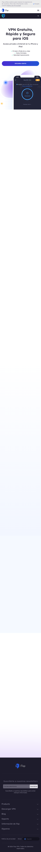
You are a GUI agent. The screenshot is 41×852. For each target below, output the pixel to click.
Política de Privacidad (14, 5)
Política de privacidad (9, 839)
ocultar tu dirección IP (27, 601)
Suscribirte (33, 786)
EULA (19, 839)
